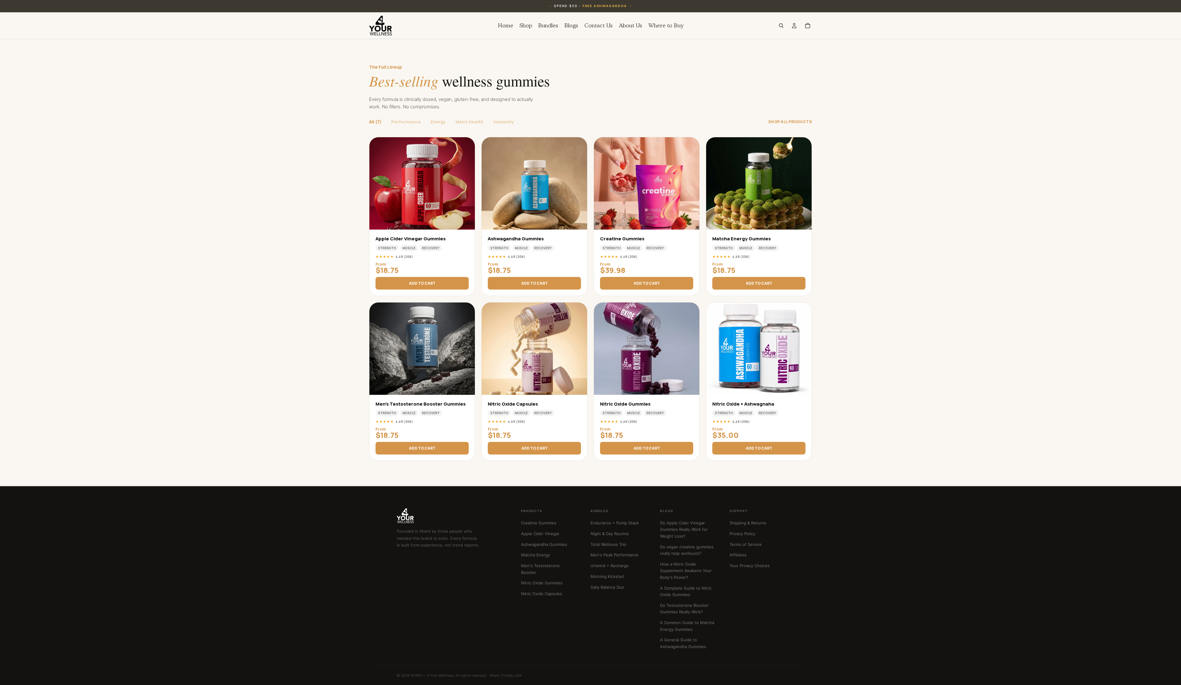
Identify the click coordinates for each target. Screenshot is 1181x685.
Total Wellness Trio (608, 544)
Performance (406, 122)
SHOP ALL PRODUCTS (790, 121)
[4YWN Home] (451, 515)
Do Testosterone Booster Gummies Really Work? (684, 608)
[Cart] (807, 25)
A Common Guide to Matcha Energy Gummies (687, 625)
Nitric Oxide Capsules (541, 593)
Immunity (503, 122)
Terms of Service (746, 544)
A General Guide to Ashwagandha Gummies (683, 643)
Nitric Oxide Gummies (542, 582)
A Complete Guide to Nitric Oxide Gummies (686, 591)
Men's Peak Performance (614, 554)
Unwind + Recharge (609, 565)
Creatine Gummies (538, 522)
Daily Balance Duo (607, 587)
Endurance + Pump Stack (614, 522)
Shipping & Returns (748, 522)
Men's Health (469, 122)
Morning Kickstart (607, 576)
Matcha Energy (535, 554)
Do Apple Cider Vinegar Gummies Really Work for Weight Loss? (684, 529)
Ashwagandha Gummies (544, 544)
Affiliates (738, 554)
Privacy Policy (742, 533)
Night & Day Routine (609, 533)
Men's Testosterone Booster (540, 569)
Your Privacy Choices (750, 565)
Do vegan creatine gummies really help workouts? (687, 550)
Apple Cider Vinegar (540, 533)
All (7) (375, 122)
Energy (438, 122)
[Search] (781, 25)
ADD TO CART (422, 283)
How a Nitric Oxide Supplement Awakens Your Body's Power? (686, 571)
